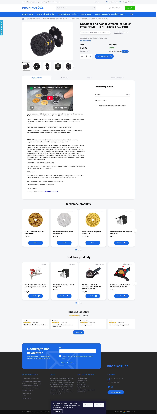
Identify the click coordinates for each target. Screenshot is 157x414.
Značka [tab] (89, 78)
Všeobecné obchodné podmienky (30, 2)
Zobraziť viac (78, 332)
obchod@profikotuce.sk (117, 379)
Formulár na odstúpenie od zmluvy (31, 388)
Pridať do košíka (102, 56)
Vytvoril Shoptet (118, 411)
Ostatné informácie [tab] (117, 78)
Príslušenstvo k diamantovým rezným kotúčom (112, 105)
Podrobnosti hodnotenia (103, 32)
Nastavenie (58, 411)
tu (72, 407)
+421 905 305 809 (115, 382)
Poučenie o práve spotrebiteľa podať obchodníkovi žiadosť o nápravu (31, 384)
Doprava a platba (26, 398)
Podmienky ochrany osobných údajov (50, 2)
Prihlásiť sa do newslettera (67, 363)
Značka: (118, 33)
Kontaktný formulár (116, 392)
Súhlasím (99, 405)
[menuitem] (28, 14)
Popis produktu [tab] (37, 78)
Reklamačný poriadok (27, 390)
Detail (35, 242)
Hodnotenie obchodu (78, 312)
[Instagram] (112, 386)
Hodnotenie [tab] (64, 78)
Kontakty (24, 395)
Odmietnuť (88, 405)
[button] (76, 249)
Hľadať (94, 8)
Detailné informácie (85, 40)
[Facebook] (109, 386)
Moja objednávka (26, 393)
